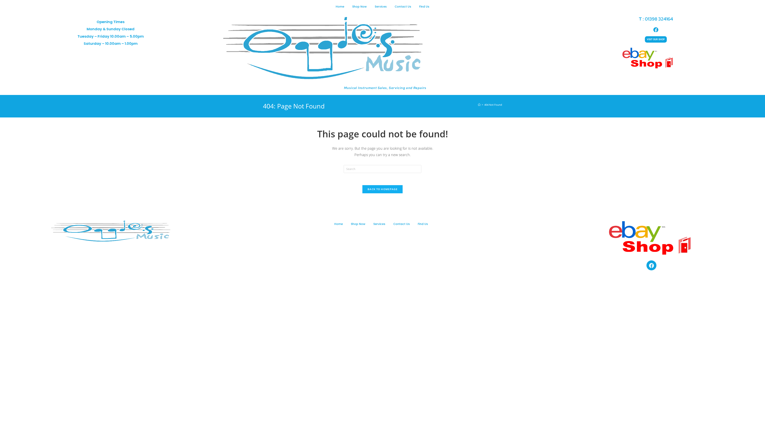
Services (381, 7)
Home (340, 7)
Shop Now (359, 7)
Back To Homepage (382, 189)
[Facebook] (651, 265)
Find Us (424, 7)
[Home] (479, 105)
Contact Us (403, 7)
